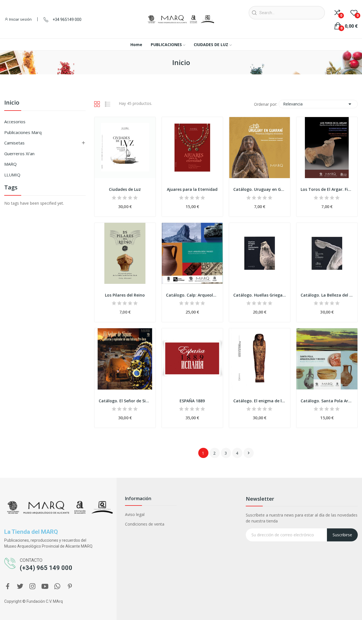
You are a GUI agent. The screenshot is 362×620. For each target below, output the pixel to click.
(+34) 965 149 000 (46, 567)
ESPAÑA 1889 (192, 400)
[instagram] (32, 586)
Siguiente (248, 452)
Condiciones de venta (144, 524)
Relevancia (318, 104)
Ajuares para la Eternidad (192, 189)
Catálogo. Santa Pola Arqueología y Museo (327, 400)
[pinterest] (69, 586)
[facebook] (7, 586)
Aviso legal (135, 514)
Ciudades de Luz (125, 189)
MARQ (10, 164)
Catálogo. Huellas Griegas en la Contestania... (259, 295)
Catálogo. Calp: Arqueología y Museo (192, 295)
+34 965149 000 (67, 19)
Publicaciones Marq (23, 132)
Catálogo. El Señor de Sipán (125, 400)
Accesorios (14, 121)
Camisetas (14, 143)
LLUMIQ (12, 175)
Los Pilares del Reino (125, 295)
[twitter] (20, 586)
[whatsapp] (57, 586)
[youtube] (45, 586)
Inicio (11, 103)
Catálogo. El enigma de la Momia (259, 400)
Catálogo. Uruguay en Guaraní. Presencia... (259, 189)
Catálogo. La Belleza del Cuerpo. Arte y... (327, 295)
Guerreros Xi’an (19, 153)
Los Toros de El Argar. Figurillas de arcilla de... (327, 189)
